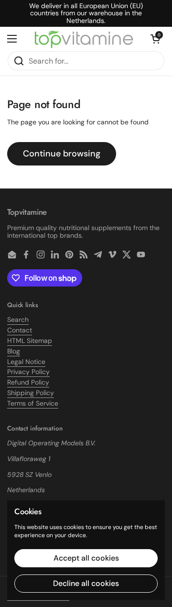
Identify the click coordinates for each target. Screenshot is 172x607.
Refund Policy (28, 382)
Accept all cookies (86, 558)
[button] (155, 38)
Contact (19, 330)
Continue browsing (61, 153)
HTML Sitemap (29, 340)
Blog (13, 351)
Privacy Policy (28, 371)
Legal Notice (26, 361)
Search (18, 319)
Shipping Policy (30, 392)
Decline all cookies (86, 583)
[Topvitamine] (83, 39)
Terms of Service (32, 403)
